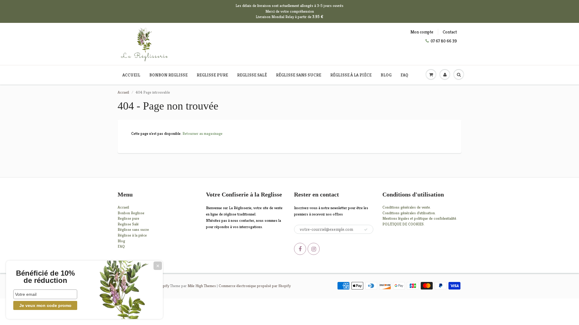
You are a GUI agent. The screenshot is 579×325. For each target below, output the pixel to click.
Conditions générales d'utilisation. (409, 212)
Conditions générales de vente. (406, 207)
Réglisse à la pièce (351, 75)
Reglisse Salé (252, 75)
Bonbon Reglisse (168, 75)
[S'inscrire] (366, 229)
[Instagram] (314, 249)
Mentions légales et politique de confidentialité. (419, 218)
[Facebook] (300, 249)
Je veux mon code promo (45, 305)
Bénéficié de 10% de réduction (45, 277)
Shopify (163, 285)
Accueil (131, 75)
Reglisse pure (212, 75)
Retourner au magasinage (202, 133)
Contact (450, 32)
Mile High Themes (202, 285)
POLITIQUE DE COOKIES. (403, 224)
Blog (386, 75)
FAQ (404, 75)
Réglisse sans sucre (298, 75)
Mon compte (421, 32)
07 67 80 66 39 (444, 41)
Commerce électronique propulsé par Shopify (255, 285)
